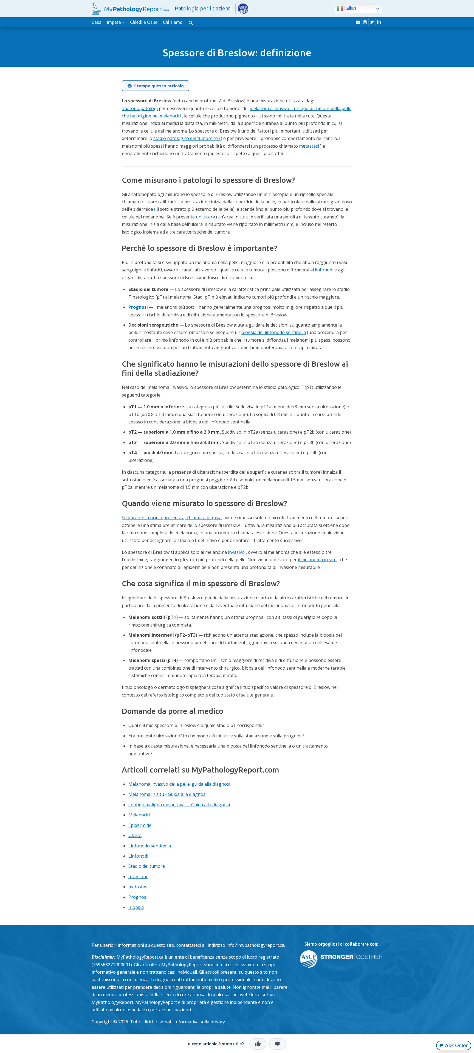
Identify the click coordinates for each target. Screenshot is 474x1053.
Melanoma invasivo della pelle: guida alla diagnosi (179, 784)
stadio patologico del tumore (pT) (187, 138)
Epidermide (139, 825)
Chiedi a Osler (143, 22)
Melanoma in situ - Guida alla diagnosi (167, 794)
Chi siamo (173, 22)
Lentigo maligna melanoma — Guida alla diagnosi (179, 805)
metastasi (309, 146)
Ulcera (135, 835)
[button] (190, 22)
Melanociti (139, 815)
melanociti (170, 116)
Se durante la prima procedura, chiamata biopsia (172, 518)
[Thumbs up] (257, 1044)
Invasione (138, 877)
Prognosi (138, 307)
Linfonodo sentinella (149, 846)
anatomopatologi (140, 108)
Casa (96, 22)
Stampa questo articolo (159, 85)
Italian (349, 8)
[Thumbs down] (277, 1044)
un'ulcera (205, 217)
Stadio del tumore (146, 866)
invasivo (236, 552)
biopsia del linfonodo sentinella (273, 332)
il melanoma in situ (317, 560)
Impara (114, 22)
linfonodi (324, 270)
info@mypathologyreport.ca (255, 945)
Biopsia (136, 907)
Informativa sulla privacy (199, 1022)
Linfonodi (138, 856)
